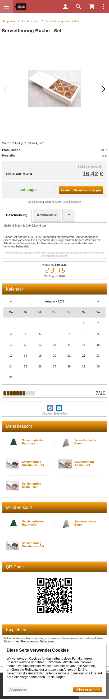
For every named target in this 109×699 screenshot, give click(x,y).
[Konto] (65, 6)
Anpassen (17, 690)
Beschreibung (16, 215)
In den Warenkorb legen (81, 190)
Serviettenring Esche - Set (32, 485)
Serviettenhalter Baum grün (33, 442)
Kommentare (47, 215)
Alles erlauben (88, 690)
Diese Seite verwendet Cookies (38, 650)
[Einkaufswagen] (91, 6)
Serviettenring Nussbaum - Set (33, 463)
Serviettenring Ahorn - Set (84, 463)
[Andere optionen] (103, 6)
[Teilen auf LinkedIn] (59, 408)
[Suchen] (78, 6)
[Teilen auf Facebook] (50, 408)
